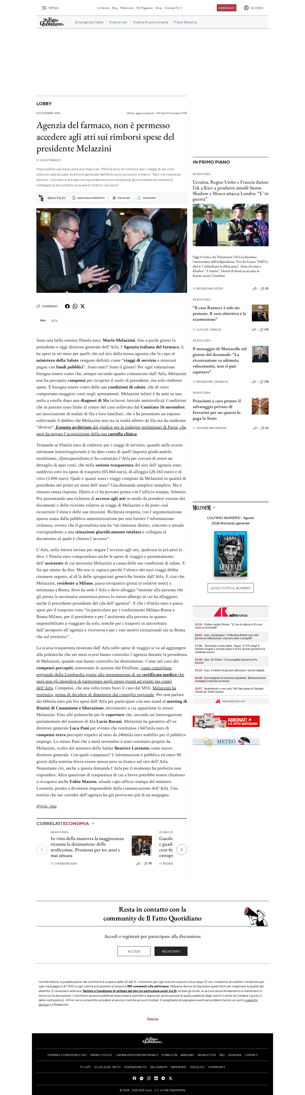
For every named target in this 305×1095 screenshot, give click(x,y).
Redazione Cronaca (210, 381)
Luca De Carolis (207, 329)
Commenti (50, 306)
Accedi (134, 951)
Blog (114, 7)
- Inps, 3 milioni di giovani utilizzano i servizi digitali (229, 670)
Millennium (127, 7)
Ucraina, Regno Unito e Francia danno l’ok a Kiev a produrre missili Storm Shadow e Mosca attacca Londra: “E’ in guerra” (231, 190)
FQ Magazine (144, 7)
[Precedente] (41, 849)
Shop (158, 7)
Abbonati (226, 8)
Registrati (171, 951)
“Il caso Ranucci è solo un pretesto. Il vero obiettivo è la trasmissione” (219, 313)
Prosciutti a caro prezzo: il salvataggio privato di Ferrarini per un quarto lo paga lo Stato (217, 409)
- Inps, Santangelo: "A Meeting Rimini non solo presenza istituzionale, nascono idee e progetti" (227, 637)
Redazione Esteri (208, 288)
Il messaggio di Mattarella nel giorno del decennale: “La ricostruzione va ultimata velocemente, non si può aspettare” (220, 360)
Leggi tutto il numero (231, 588)
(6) (267, 427)
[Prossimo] (181, 849)
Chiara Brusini (64, 863)
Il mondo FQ (171, 8)
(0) (267, 288)
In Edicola (103, 7)
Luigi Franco (48, 160)
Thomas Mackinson (210, 428)
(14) (266, 329)
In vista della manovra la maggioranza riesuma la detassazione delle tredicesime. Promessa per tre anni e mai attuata (87, 847)
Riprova (152, 1019)
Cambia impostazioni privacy (137, 1055)
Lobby (44, 103)
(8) (150, 863)
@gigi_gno (46, 805)
